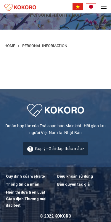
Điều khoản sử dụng (75, 176)
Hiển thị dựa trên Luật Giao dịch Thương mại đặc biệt (26, 198)
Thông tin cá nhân (22, 184)
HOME (9, 46)
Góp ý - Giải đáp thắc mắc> (59, 148)
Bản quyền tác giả (73, 184)
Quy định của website (25, 176)
